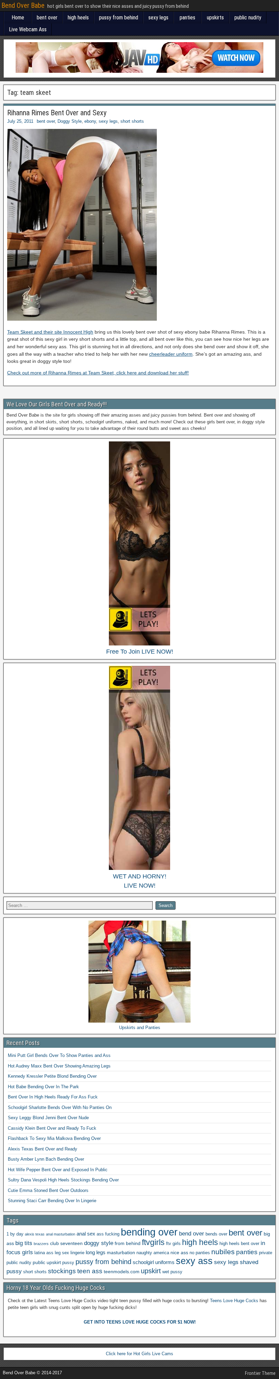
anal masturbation (60, 1234)
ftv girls (173, 1243)
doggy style (98, 1243)
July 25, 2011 (20, 121)
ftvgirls (153, 1242)
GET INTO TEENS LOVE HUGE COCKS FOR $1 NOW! (140, 1322)
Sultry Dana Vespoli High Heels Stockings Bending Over (63, 1179)
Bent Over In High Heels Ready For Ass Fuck (53, 1096)
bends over (216, 1234)
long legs (95, 1252)
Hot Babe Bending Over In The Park (43, 1086)
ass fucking (108, 1234)
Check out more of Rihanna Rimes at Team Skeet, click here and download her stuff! (98, 372)
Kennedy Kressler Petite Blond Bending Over (52, 1076)
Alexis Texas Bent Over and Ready (42, 1148)
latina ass (43, 1252)
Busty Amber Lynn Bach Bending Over (46, 1159)
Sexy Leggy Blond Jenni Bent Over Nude (48, 1117)
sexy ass (194, 1261)
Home (18, 17)
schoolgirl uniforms (154, 1262)
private (265, 1252)
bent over (47, 17)
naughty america (152, 1252)
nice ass (179, 1252)
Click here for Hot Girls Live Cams (139, 1353)
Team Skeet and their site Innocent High (50, 332)
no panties (200, 1252)
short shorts (132, 121)
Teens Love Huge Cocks (234, 1300)
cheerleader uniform (171, 354)
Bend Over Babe (23, 5)
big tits (23, 1243)
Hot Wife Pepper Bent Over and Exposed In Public (58, 1169)
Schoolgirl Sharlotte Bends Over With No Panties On (60, 1107)
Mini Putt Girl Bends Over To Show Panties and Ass (59, 1055)
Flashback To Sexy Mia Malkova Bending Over (54, 1138)
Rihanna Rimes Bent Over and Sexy (56, 112)
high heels (78, 17)
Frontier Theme (260, 1373)
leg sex (62, 1252)
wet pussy (172, 1271)
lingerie (77, 1252)
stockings (62, 1271)
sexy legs (158, 17)
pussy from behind (118, 17)
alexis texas (35, 1234)
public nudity (247, 17)
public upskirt (47, 1262)
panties (187, 17)
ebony (90, 121)
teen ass (89, 1271)
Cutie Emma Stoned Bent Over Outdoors (48, 1190)
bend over (191, 1233)
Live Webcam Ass (28, 29)
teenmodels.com (122, 1271)
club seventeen (66, 1243)
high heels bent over (239, 1243)
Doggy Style (70, 121)
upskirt (151, 1271)
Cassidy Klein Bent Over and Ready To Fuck (52, 1128)
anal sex (86, 1234)
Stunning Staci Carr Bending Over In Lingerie (52, 1200)
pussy (68, 1262)
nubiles (223, 1252)
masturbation (121, 1252)
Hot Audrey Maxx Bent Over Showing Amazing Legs (59, 1066)
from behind (128, 1243)
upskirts (215, 17)
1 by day (14, 1234)
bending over (149, 1232)
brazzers (41, 1244)
